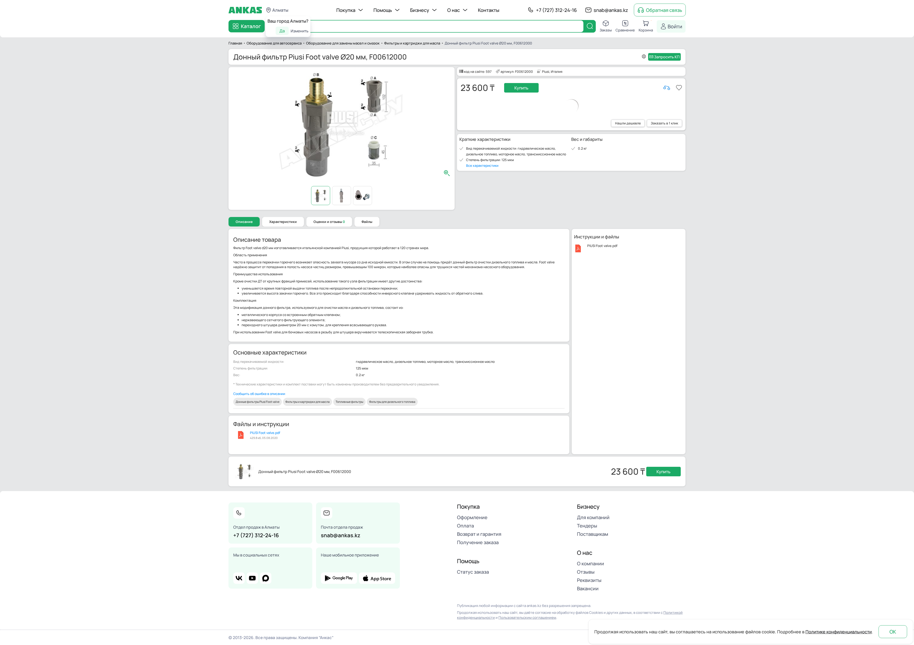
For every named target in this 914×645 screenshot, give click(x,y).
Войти (675, 26)
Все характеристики (482, 165)
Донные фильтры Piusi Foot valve (257, 402)
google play (339, 578)
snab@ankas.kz (611, 10)
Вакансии (588, 588)
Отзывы (586, 572)
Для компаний (593, 517)
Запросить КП (667, 56)
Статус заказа (473, 572)
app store (377, 578)
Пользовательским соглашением (527, 617)
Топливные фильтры (349, 402)
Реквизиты (589, 580)
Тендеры (587, 525)
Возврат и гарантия (479, 534)
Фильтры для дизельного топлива (392, 402)
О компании (590, 563)
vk (239, 578)
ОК (892, 631)
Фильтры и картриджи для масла (307, 402)
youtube (252, 578)
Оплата (465, 525)
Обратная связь (664, 10)
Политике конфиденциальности (838, 632)
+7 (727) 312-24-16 (556, 10)
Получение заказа (478, 542)
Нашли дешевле (628, 123)
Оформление (472, 517)
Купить (521, 88)
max (265, 578)
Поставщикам (592, 534)
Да (282, 31)
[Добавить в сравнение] (666, 87)
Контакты (488, 10)
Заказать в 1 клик (664, 123)
